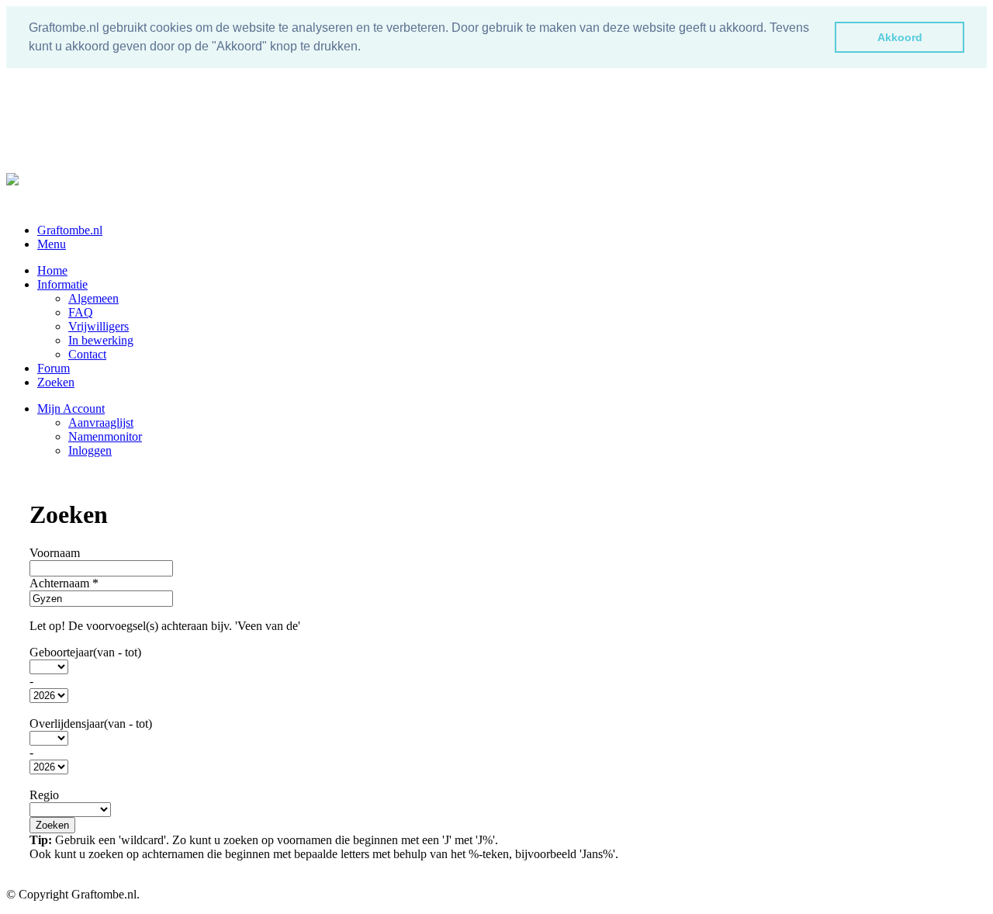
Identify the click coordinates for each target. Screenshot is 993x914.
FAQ (80, 312)
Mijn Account (71, 408)
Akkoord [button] (899, 37)
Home (52, 270)
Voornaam (54, 552)
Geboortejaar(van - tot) (85, 652)
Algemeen (93, 298)
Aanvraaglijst (100, 422)
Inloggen (90, 450)
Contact (87, 354)
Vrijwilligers (98, 326)
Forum (53, 368)
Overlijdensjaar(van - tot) (90, 723)
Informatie (62, 284)
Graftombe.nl (69, 230)
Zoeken (55, 382)
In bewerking (100, 340)
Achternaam (64, 583)
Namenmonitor (105, 436)
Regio (44, 794)
